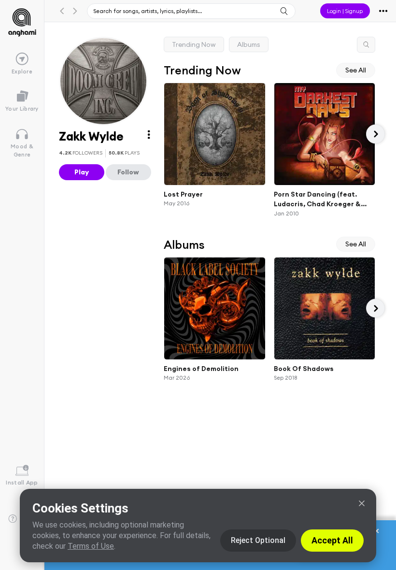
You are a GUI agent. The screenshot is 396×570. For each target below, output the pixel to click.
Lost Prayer (183, 193)
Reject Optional (258, 540)
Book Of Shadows (304, 368)
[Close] (361, 503)
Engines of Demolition (201, 368)
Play (81, 172)
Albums (248, 44)
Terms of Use (91, 546)
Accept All (332, 540)
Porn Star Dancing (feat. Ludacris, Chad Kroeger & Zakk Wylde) (317, 199)
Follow (128, 172)
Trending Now (194, 44)
